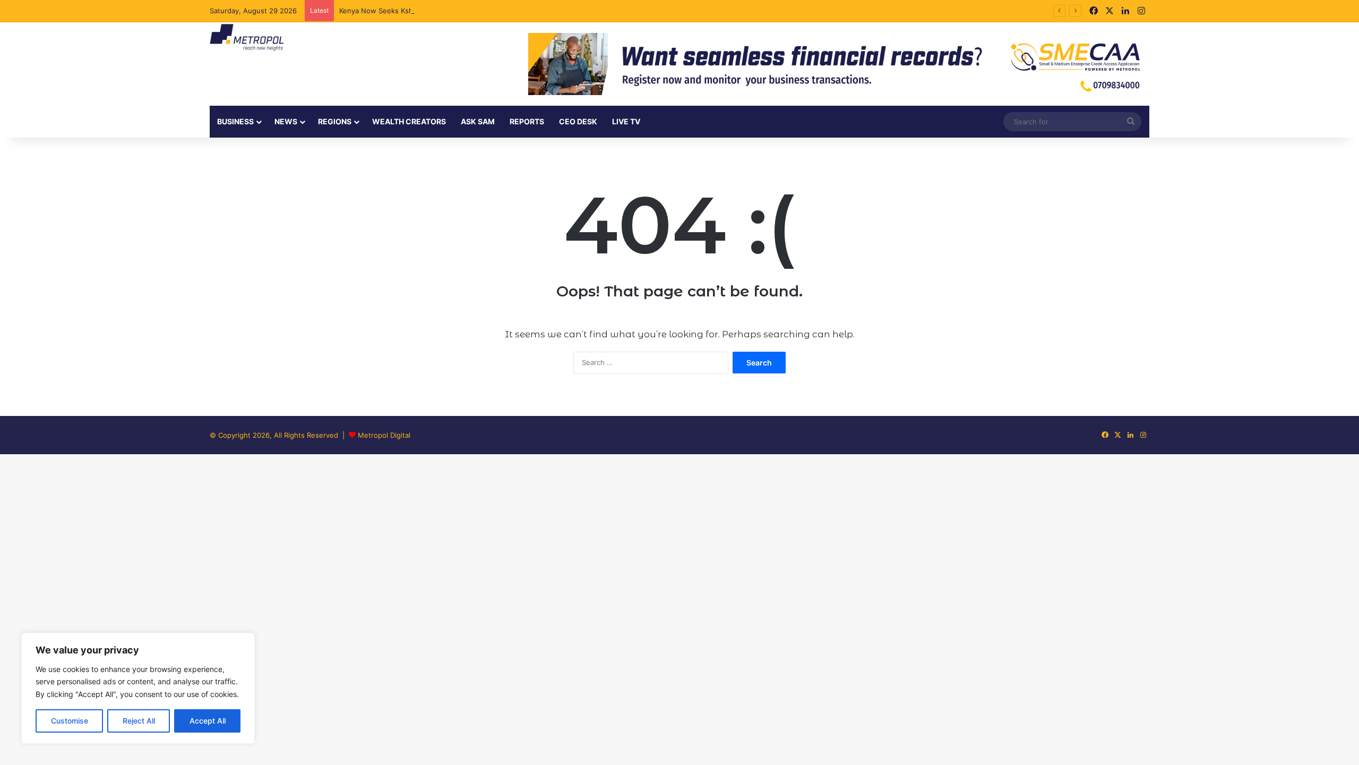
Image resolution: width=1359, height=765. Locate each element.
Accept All (208, 720)
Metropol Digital (384, 435)
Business (235, 121)
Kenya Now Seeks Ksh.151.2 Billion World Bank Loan (425, 10)
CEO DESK (578, 121)
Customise (69, 720)
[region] (138, 688)
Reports (527, 121)
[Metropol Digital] (246, 38)
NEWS (285, 121)
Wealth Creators (409, 121)
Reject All (139, 720)
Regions (334, 121)
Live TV (626, 121)
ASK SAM (478, 121)
